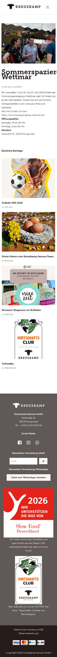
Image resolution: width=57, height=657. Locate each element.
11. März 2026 (7, 314)
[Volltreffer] (28, 339)
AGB (41, 629)
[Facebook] (20, 442)
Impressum (32, 629)
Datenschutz (20, 629)
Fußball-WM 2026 (12, 202)
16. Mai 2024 (6, 87)
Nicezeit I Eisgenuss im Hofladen (21, 310)
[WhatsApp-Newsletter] (37, 442)
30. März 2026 (7, 261)
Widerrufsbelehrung (28, 633)
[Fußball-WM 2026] (28, 178)
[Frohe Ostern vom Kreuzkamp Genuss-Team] (28, 232)
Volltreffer (8, 363)
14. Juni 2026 (7, 207)
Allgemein (17, 87)
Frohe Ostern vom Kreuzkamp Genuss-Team (27, 256)
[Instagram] (28, 442)
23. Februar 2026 (9, 368)
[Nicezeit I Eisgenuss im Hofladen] (28, 285)
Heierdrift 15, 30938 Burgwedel (18, 134)
